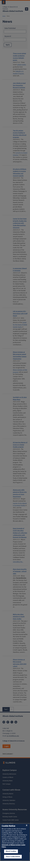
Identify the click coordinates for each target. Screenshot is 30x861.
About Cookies (11, 851)
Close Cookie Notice (13, 856)
